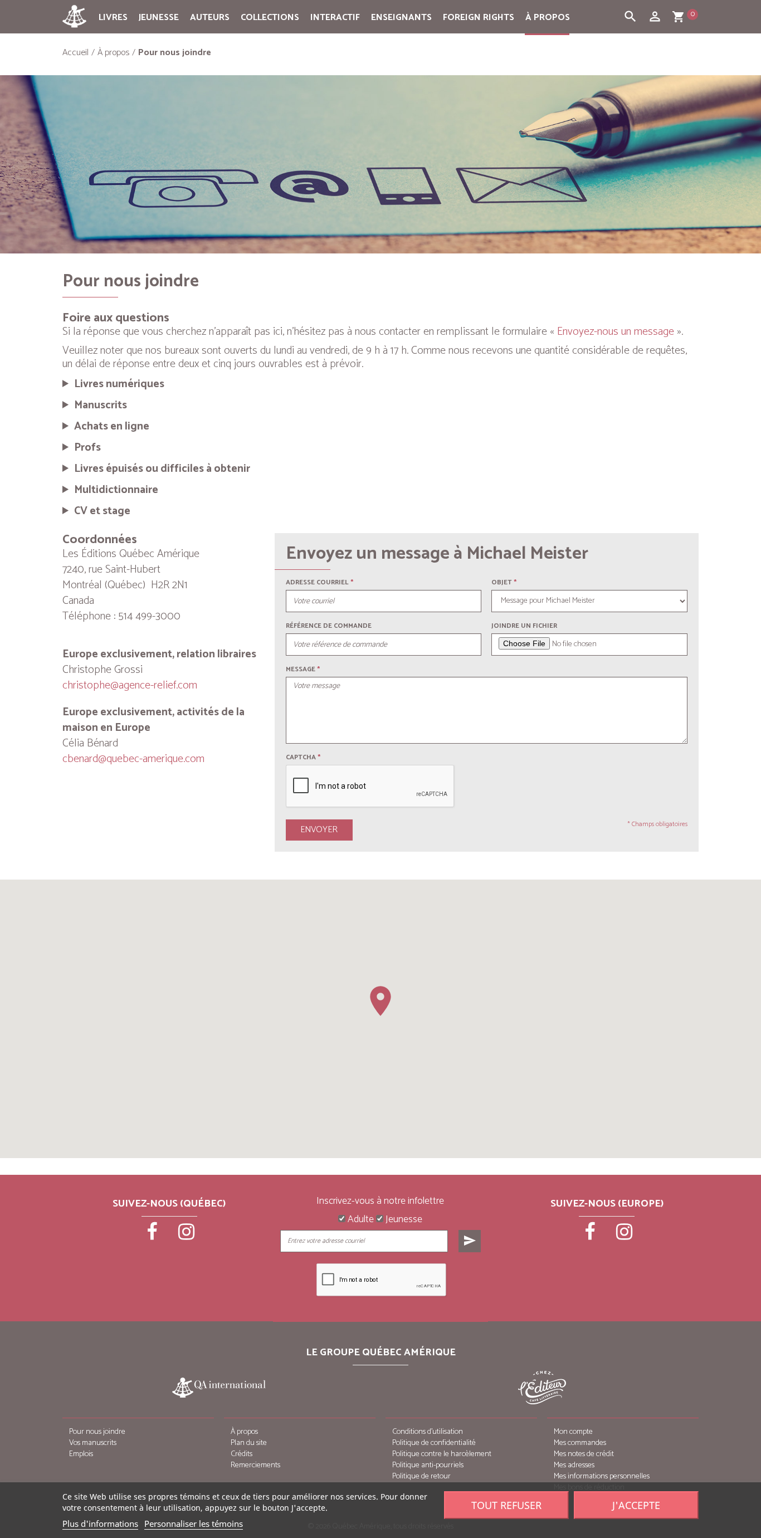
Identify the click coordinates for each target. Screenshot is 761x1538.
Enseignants (401, 17)
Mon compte (573, 1431)
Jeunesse (159, 17)
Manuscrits (100, 405)
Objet (501, 582)
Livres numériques (119, 384)
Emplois (81, 1454)
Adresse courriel (317, 582)
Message (300, 669)
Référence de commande (329, 626)
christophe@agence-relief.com (129, 685)
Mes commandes (580, 1443)
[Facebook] (153, 1235)
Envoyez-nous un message (615, 332)
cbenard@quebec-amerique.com (133, 759)
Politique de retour (421, 1476)
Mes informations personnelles (602, 1476)
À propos (547, 17)
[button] (380, 1001)
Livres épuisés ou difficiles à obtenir (162, 469)
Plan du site (249, 1443)
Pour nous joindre (97, 1431)
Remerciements (255, 1465)
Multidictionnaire (116, 490)
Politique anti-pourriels (428, 1465)
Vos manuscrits (92, 1443)
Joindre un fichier (524, 626)
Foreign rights (478, 17)
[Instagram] (186, 1235)
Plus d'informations (100, 1523)
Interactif (335, 17)
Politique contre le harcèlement (441, 1454)
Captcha (303, 757)
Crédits (241, 1454)
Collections (270, 17)
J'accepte (636, 1505)
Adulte (359, 1220)
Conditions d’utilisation (427, 1431)
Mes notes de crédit (584, 1454)
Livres (113, 17)
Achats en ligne (111, 426)
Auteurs (210, 17)
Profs (87, 448)
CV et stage (102, 511)
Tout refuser (506, 1505)
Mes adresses (574, 1465)
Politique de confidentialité (434, 1443)
